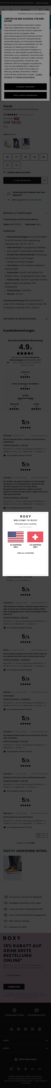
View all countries (25, 553)
